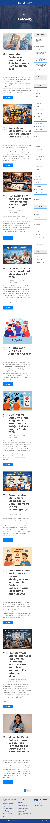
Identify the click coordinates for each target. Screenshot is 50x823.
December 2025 (39, 116)
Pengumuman (39, 231)
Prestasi (38, 234)
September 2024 (40, 166)
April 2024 (38, 182)
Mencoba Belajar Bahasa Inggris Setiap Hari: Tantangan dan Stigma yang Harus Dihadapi (19, 744)
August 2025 (39, 129)
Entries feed (39, 259)
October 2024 (39, 163)
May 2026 (38, 100)
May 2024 (38, 179)
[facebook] (42, 821)
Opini (15, 74)
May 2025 (38, 139)
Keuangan (20, 803)
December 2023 (40, 196)
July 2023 (38, 199)
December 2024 (40, 156)
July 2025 (38, 133)
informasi (17, 514)
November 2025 (39, 119)
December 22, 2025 (13, 679)
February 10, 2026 (13, 357)
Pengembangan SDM (23, 808)
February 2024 (39, 189)
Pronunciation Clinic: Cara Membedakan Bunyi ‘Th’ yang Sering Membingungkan (19, 502)
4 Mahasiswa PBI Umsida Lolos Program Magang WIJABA (41, 48)
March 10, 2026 (12, 140)
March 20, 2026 (12, 72)
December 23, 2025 (13, 597)
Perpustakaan (37, 807)
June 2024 (38, 176)
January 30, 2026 (13, 435)
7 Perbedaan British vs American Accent (19, 350)
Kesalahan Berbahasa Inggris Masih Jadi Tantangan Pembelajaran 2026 (18, 61)
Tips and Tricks (39, 241)
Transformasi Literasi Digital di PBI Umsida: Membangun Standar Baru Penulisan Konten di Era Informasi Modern (19, 664)
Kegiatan (38, 224)
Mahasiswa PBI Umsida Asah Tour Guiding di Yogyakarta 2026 (41, 54)
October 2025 (39, 123)
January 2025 (39, 153)
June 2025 (38, 136)
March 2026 (38, 106)
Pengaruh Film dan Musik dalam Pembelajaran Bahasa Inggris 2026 (19, 201)
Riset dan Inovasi (40, 237)
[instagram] (46, 821)
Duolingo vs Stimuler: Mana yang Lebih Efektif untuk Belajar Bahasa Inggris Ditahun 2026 (18, 423)
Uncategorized (39, 244)
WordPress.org (39, 266)
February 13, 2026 (13, 280)
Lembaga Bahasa (38, 805)
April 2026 (38, 103)
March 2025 (38, 146)
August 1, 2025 (12, 754)
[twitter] (44, 821)
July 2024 (38, 173)
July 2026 (38, 93)
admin (22, 72)
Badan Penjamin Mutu (39, 803)
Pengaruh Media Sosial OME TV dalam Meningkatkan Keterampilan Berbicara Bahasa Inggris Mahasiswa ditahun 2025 (19, 582)
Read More (7, 97)
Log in (37, 256)
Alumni (37, 211)
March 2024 (39, 186)
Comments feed (40, 262)
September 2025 (40, 126)
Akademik (20, 802)
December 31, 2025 (13, 512)
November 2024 (40, 159)
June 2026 (38, 96)
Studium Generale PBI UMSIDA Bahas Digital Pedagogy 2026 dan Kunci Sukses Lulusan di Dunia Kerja (41, 67)
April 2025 (38, 143)
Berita (11, 74)
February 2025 (39, 149)
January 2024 (39, 192)
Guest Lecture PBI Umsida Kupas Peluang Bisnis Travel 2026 (41, 59)
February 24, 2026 (13, 210)
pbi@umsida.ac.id (7, 816)
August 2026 (39, 90)
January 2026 (39, 113)
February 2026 (39, 109)
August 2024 (39, 169)
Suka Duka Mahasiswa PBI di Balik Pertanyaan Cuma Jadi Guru (20, 132)
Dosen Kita (38, 217)
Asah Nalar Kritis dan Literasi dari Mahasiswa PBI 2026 (19, 273)
